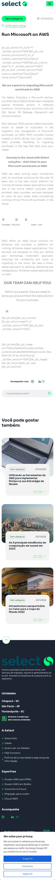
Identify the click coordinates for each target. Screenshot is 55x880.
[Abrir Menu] (49, 3)
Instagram (32, 381)
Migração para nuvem (17, 793)
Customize (27, 866)
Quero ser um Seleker (17, 748)
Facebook (36, 381)
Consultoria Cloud (15, 789)
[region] (27, 856)
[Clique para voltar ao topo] (6, 640)
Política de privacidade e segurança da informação (26, 759)
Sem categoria (14, 18)
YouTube (43, 381)
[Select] (14, 3)
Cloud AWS (11, 798)
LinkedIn (39, 381)
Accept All (28, 858)
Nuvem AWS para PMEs (18, 779)
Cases (8, 743)
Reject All (27, 874)
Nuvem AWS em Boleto (18, 784)
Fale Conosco (12, 752)
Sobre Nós (11, 738)
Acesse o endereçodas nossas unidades (19, 718)
